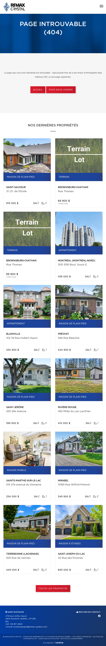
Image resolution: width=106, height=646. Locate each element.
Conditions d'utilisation (48, 638)
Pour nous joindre (61, 90)
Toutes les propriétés (53, 589)
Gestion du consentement (71, 638)
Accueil (38, 90)
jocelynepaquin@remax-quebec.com (30, 627)
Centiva (58, 643)
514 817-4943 (16, 624)
